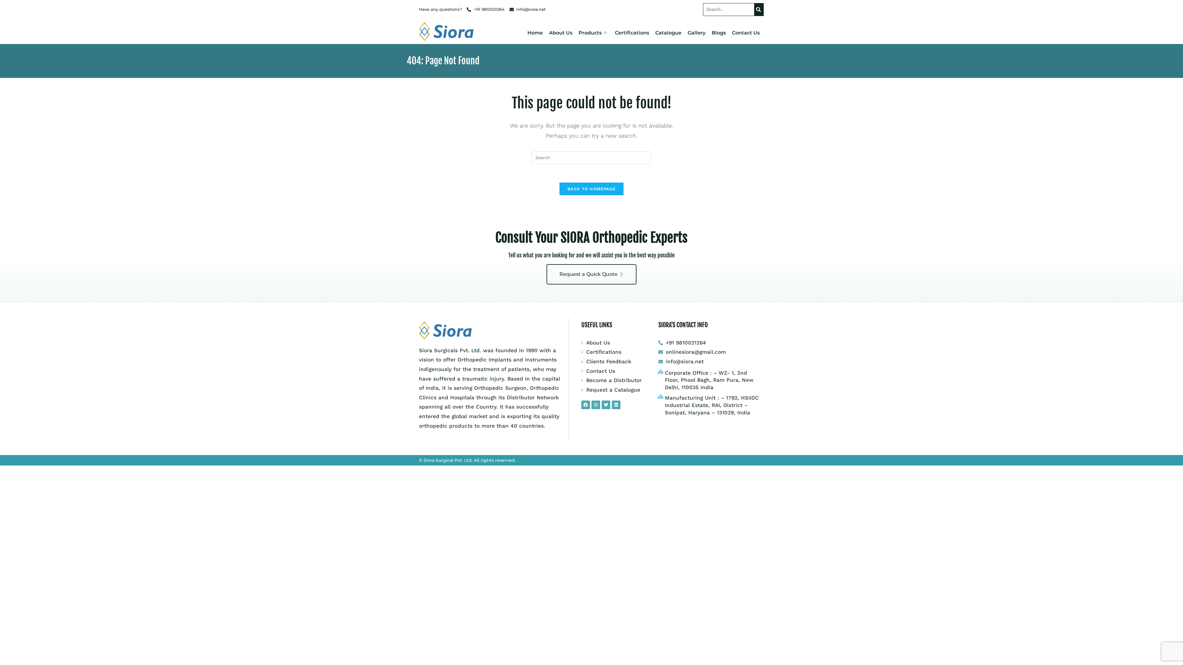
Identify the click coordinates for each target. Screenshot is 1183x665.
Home (535, 33)
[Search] (758, 9)
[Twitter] (606, 405)
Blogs (719, 33)
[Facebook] (585, 405)
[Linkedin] (616, 405)
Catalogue (668, 33)
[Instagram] (596, 405)
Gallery (696, 33)
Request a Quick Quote (588, 274)
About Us (560, 33)
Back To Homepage (591, 189)
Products (590, 33)
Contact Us (746, 33)
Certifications (632, 33)
